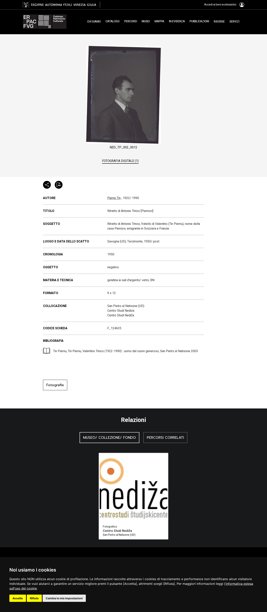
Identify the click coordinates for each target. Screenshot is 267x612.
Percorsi (130, 21)
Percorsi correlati (165, 437)
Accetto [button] (18, 598)
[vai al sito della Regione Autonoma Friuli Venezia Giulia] (61, 5)
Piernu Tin (114, 198)
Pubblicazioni (199, 21)
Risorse (219, 22)
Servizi (234, 22)
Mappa (159, 21)
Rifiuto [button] (34, 598)
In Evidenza (177, 21)
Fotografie (55, 385)
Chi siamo (94, 22)
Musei (146, 21)
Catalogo (113, 21)
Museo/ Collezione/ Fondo (109, 437)
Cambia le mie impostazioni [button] (64, 598)
